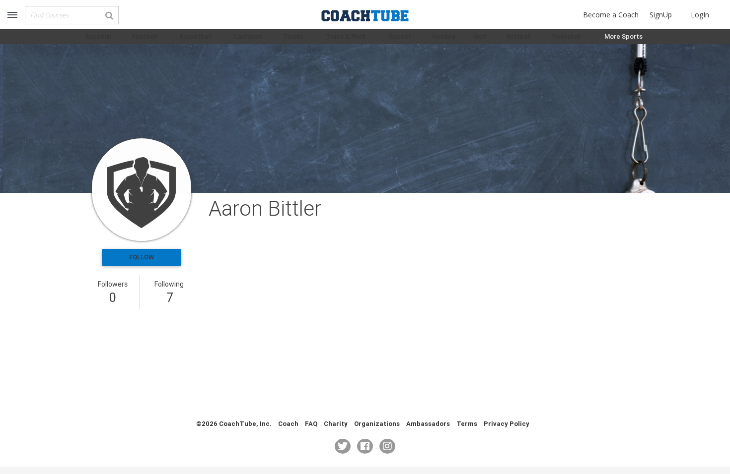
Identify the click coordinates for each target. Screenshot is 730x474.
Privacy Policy (506, 423)
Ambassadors (428, 423)
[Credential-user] (141, 189)
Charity (336, 423)
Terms (466, 423)
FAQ (311, 423)
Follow (141, 257)
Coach (288, 423)
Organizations (377, 423)
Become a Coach (611, 14)
